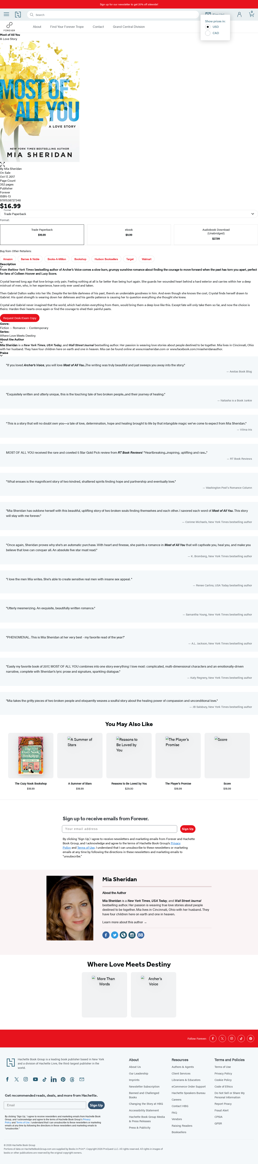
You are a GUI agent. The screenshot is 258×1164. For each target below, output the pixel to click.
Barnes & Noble (30, 259)
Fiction (4, 328)
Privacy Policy (223, 1073)
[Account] (239, 14)
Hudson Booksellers (106, 259)
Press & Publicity (139, 1127)
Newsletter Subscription (144, 1086)
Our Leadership (138, 1073)
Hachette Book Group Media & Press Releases (147, 1119)
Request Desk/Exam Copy (19, 318)
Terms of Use (223, 1067)
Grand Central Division (129, 27)
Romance (19, 328)
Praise (4, 353)
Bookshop (80, 259)
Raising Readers (182, 1125)
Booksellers (179, 1132)
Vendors (177, 1119)
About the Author (12, 339)
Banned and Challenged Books (144, 1095)
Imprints (134, 1080)
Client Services (181, 1073)
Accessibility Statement (144, 1110)
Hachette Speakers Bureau (188, 1093)
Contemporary (38, 328)
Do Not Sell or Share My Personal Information (230, 1095)
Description (8, 264)
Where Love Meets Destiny (18, 335)
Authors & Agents (183, 1067)
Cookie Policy (223, 1080)
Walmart (146, 259)
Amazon (8, 259)
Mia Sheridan (13, 168)
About (37, 27)
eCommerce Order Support (189, 1086)
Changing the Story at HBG (146, 1104)
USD (216, 26)
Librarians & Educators (186, 1080)
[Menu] (6, 14)
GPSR (218, 1123)
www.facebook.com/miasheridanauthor (196, 349)
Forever (5, 192)
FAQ (174, 1112)
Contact (98, 27)
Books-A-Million (57, 259)
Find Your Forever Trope (67, 27)
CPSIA (218, 1117)
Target (130, 259)
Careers (176, 1099)
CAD (216, 33)
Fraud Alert (222, 1110)
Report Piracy (223, 1104)
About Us (135, 1067)
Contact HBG (180, 1106)
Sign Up (188, 829)
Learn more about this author (123, 922)
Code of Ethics (224, 1086)
